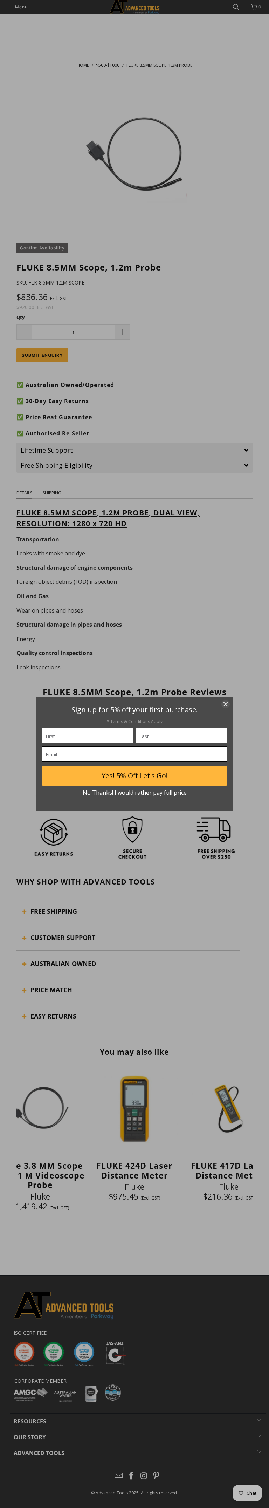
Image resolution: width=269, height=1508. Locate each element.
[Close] (225, 704)
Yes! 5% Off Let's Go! (135, 775)
